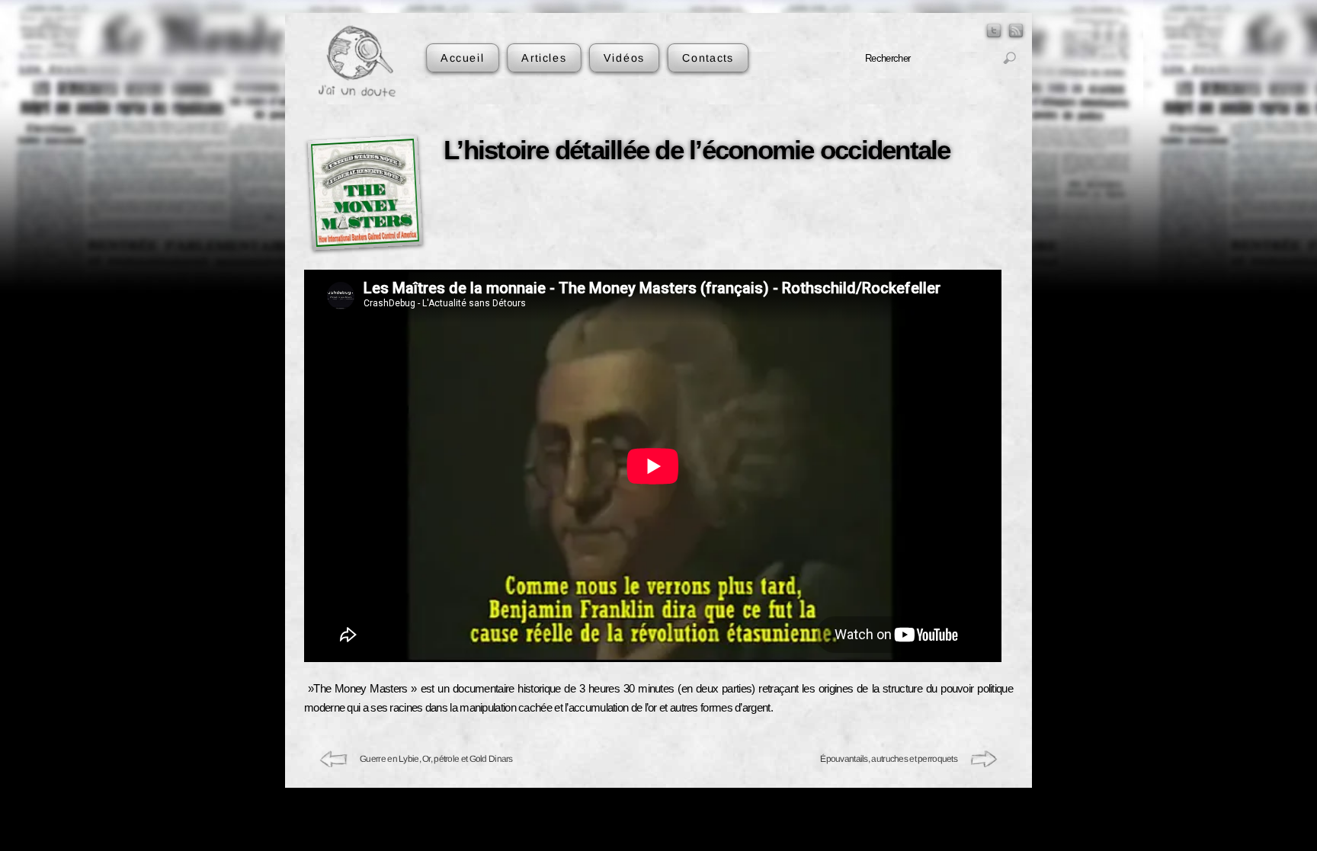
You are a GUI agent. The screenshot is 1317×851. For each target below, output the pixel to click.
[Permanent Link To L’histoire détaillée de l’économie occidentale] (364, 192)
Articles (543, 57)
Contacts (707, 57)
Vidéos (624, 57)
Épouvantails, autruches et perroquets (888, 758)
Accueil (463, 57)
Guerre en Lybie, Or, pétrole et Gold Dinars (436, 758)
